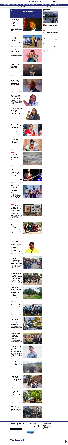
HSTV (39, 6)
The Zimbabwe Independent (25, 6)
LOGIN (57, 1)
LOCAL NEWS (8, 4)
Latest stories (47, 9)
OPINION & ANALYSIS (25, 4)
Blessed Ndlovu (45, 50)
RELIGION (46, 4)
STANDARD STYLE (38, 4)
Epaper (43, 6)
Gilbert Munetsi (14, 32)
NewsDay (18, 6)
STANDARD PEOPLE (31, 4)
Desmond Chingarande (46, 39)
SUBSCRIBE (16, 429)
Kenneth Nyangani (45, 44)
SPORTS (43, 4)
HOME (5, 4)
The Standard (45, 427)
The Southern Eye (34, 6)
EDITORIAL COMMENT (18, 4)
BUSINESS (13, 4)
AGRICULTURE (50, 4)
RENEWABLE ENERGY (56, 4)
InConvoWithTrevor (49, 6)
